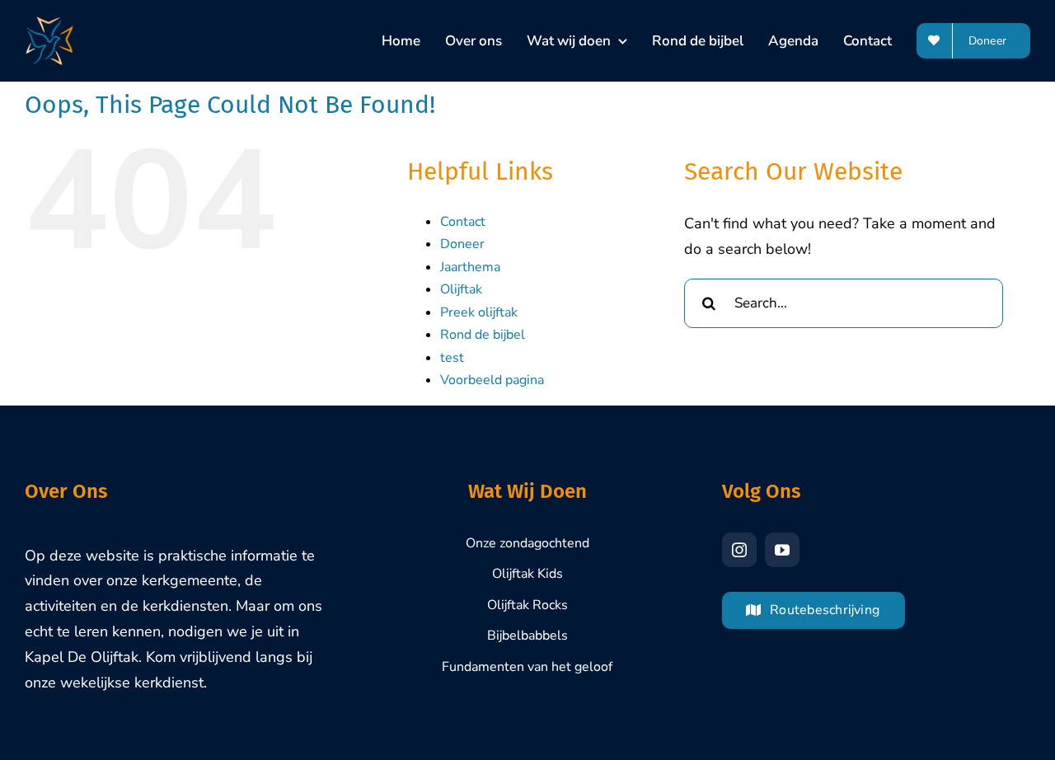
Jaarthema (470, 267)
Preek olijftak (479, 312)
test (452, 358)
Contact (462, 222)
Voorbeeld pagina (492, 380)
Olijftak (461, 289)
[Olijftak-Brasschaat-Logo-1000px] (49, 24)
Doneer (462, 244)
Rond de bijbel (482, 335)
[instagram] (739, 549)
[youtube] (782, 549)
